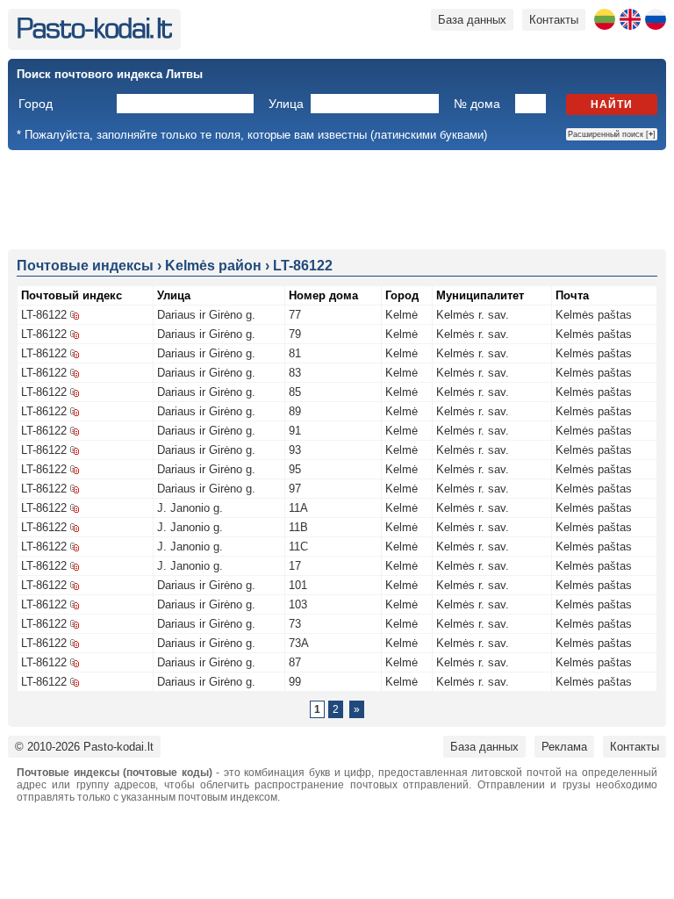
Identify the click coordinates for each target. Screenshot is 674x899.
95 (295, 469)
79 (295, 334)
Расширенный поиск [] (612, 134)
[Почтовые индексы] (94, 34)
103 (298, 604)
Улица (286, 104)
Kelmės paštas (594, 314)
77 (295, 314)
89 (295, 411)
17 (295, 565)
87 (295, 662)
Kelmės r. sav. (472, 314)
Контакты (553, 19)
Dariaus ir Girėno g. (206, 314)
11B (298, 527)
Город (35, 104)
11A (298, 507)
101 (298, 585)
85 (295, 392)
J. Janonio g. (190, 507)
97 (295, 488)
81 (295, 353)
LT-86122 (44, 314)
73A (299, 643)
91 (295, 430)
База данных (472, 19)
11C (298, 546)
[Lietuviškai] (604, 19)
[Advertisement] (337, 198)
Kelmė (401, 314)
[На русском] (655, 19)
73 (295, 623)
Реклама (564, 746)
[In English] (630, 19)
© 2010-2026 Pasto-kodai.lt (84, 746)
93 (295, 450)
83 (295, 372)
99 (295, 681)
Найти (612, 104)
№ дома (477, 104)
